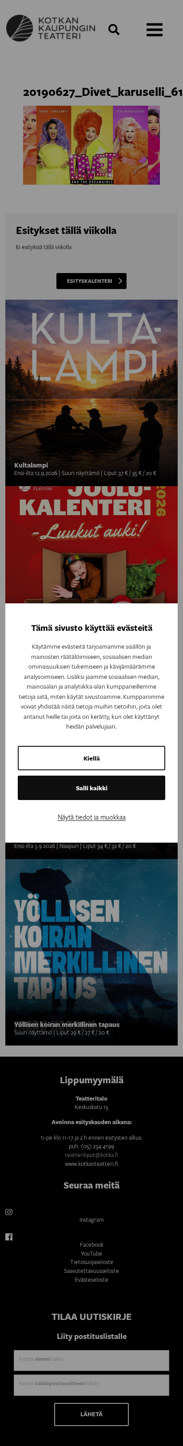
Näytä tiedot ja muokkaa (92, 816)
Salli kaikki (91, 788)
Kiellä (92, 758)
